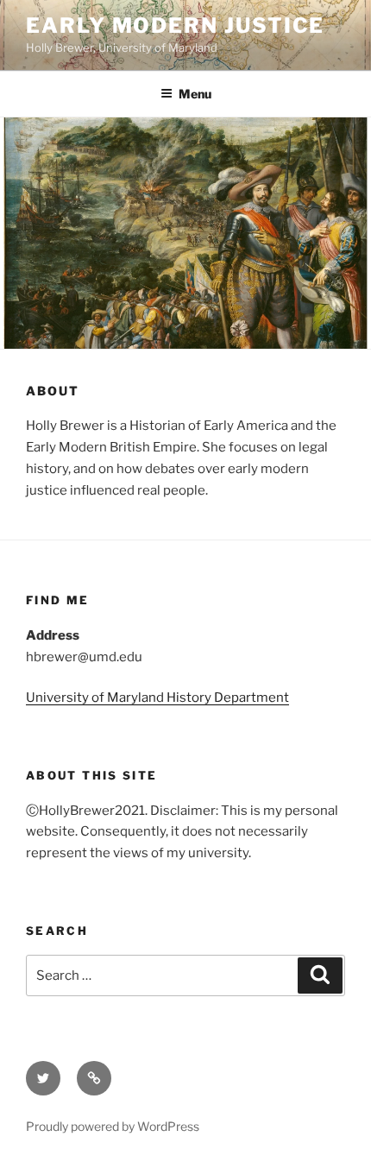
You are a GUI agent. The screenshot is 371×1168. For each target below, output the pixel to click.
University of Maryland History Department (157, 697)
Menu (195, 93)
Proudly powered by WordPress (112, 1126)
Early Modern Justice (175, 25)
